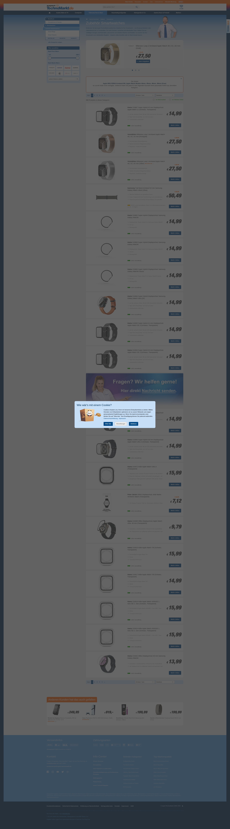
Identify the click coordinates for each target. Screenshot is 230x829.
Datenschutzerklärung (111, 418)
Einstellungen (120, 424)
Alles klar (108, 424)
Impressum (122, 418)
